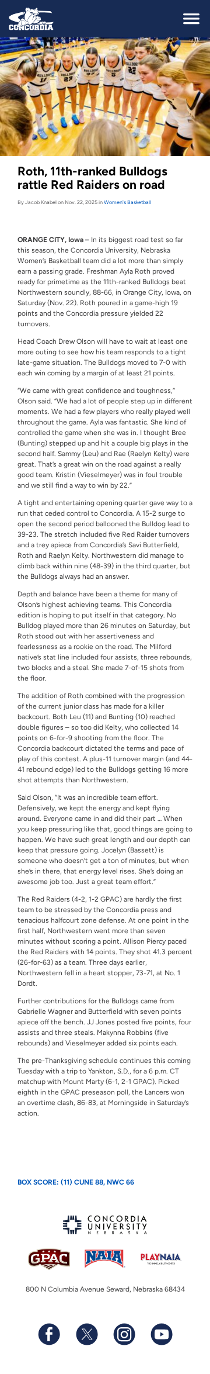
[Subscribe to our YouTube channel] (161, 1334)
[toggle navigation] (191, 18)
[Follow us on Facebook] (49, 1334)
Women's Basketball (127, 202)
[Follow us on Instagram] (123, 1334)
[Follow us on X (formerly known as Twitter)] (86, 1334)
